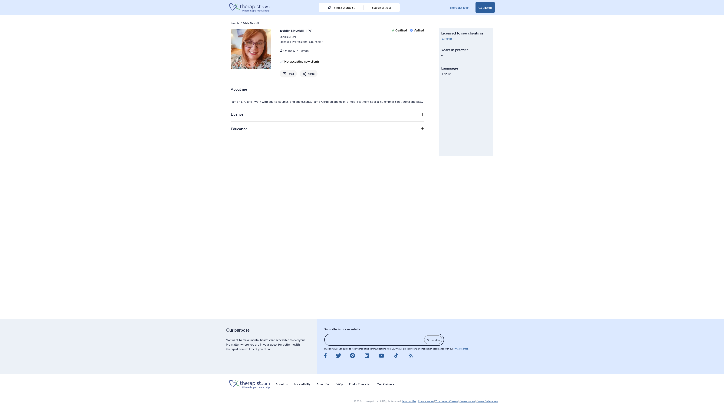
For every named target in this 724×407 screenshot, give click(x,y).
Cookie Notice (467, 401)
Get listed (485, 7)
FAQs (339, 384)
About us (282, 384)
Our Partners (385, 384)
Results (235, 23)
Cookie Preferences (487, 401)
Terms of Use (409, 401)
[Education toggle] (422, 128)
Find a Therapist (360, 384)
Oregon (447, 38)
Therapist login (459, 7)
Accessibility (302, 384)
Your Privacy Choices (446, 401)
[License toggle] (422, 114)
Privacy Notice (461, 348)
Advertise (323, 384)
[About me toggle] (422, 89)
